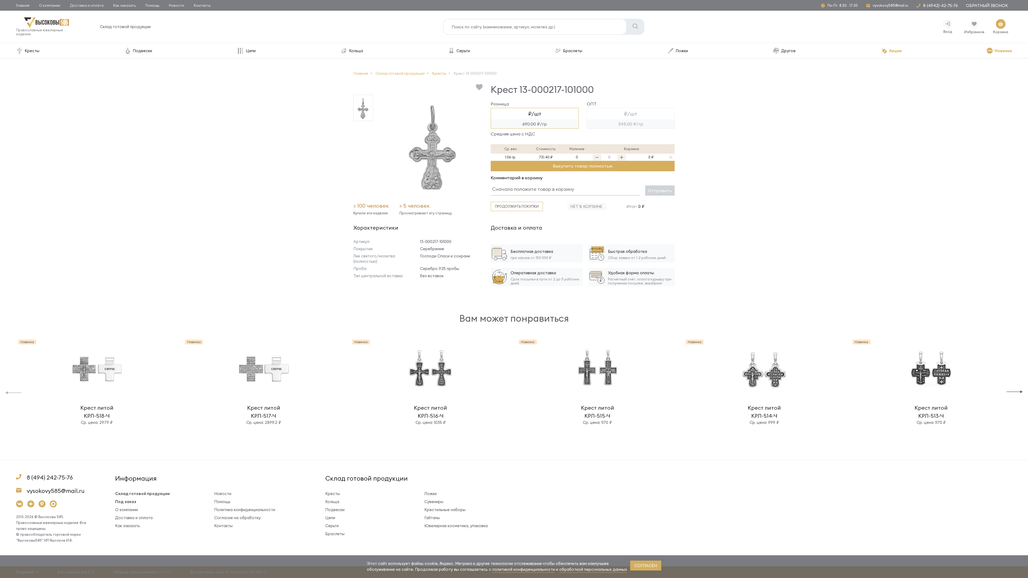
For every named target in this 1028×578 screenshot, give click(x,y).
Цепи (251, 50)
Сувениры (433, 501)
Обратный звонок (987, 5)
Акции (895, 50)
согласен (645, 565)
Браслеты (572, 50)
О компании (49, 5)
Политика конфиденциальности (244, 509)
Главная (22, 5)
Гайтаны (432, 517)
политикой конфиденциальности (523, 569)
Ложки (682, 50)
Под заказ (125, 501)
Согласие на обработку (237, 517)
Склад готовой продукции (125, 26)
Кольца (356, 50)
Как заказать (124, 5)
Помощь (152, 5)
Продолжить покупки (517, 206)
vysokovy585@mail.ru (890, 5)
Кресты (32, 50)
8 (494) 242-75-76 (50, 477)
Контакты (202, 5)
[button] (13, 392)
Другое (788, 50)
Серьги (463, 50)
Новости (176, 5)
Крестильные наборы (445, 509)
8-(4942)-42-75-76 (940, 5)
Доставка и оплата (87, 5)
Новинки (1003, 50)
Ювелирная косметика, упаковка (456, 525)
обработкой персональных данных (593, 569)
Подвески (142, 50)
